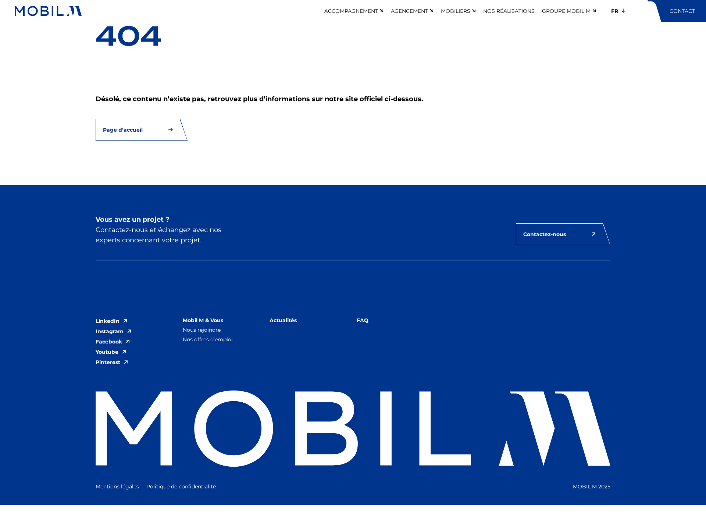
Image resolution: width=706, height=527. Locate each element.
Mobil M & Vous (203, 320)
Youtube (107, 352)
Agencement (409, 11)
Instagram (110, 331)
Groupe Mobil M (566, 11)
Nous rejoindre (202, 330)
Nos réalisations (509, 11)
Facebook (109, 341)
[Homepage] (48, 11)
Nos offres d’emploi (208, 339)
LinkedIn (108, 321)
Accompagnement (351, 11)
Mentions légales (117, 486)
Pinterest (108, 362)
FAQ (362, 320)
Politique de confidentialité (181, 486)
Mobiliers (455, 11)
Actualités (283, 320)
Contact (682, 11)
